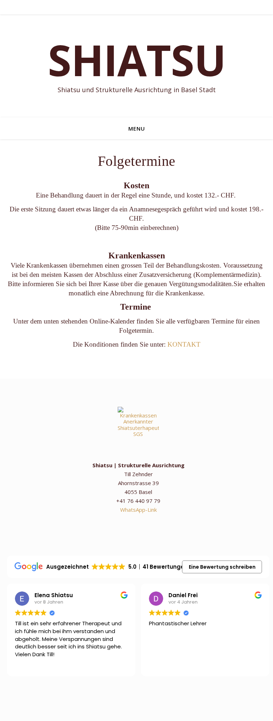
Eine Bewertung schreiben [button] (222, 566)
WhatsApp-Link (138, 509)
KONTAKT (183, 344)
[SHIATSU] (136, 65)
